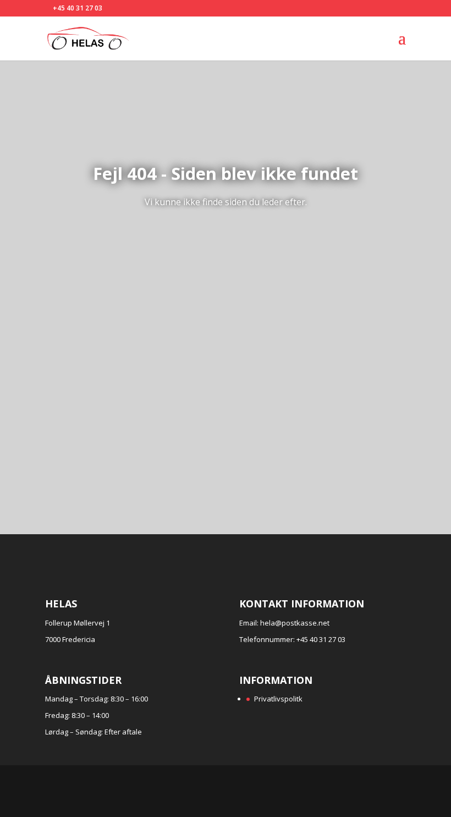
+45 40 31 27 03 (77, 8)
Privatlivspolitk (278, 699)
